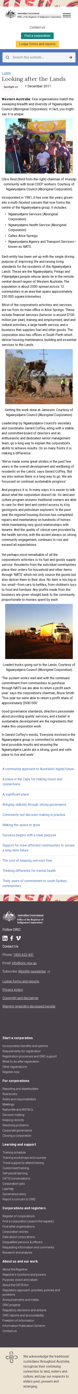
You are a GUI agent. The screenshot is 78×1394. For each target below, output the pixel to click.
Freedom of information (18, 1320)
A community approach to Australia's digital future (38, 769)
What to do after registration (20, 1061)
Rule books (9, 1094)
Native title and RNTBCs (17, 1109)
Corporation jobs (13, 1183)
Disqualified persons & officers (22, 1242)
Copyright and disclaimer (20, 998)
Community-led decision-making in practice (33, 815)
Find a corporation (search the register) (28, 1221)
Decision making (13, 1114)
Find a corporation (37, 36)
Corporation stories (15, 1231)
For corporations (15, 1081)
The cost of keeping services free (27, 860)
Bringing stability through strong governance (34, 805)
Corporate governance (17, 1130)
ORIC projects (11, 1305)
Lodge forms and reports (37, 44)
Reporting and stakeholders (20, 1088)
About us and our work (20, 1261)
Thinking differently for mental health (29, 871)
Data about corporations (18, 1237)
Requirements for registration (21, 1051)
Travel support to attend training (23, 1163)
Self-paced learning (14, 1173)
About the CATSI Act (15, 1285)
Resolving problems (15, 1125)
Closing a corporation (16, 1135)
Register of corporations (18, 1216)
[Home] (31, 14)
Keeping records (13, 1120)
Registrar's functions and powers (24, 1274)
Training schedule (14, 1152)
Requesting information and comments (28, 1247)
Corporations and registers (24, 1208)
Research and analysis (17, 1252)
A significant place (15, 794)
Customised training (15, 1168)
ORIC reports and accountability (23, 1315)
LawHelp (8, 1189)
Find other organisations (18, 1226)
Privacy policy (12, 990)
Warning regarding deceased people (28, 1006)
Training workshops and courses (24, 1157)
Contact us (37, 27)
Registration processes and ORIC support (29, 1056)
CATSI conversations (16, 1178)
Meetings (8, 1104)
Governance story (14, 1194)
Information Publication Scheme (23, 1325)
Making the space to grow (21, 825)
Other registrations (14, 1066)
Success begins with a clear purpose (29, 835)
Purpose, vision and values (20, 1279)
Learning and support (19, 1144)
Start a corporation (17, 1038)
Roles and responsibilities (19, 1099)
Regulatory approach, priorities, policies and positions (31, 1292)
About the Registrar (14, 1269)
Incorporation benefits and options (25, 1046)
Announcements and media (20, 1299)
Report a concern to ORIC (19, 1199)
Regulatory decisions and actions (24, 1310)
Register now (11, 1072)
